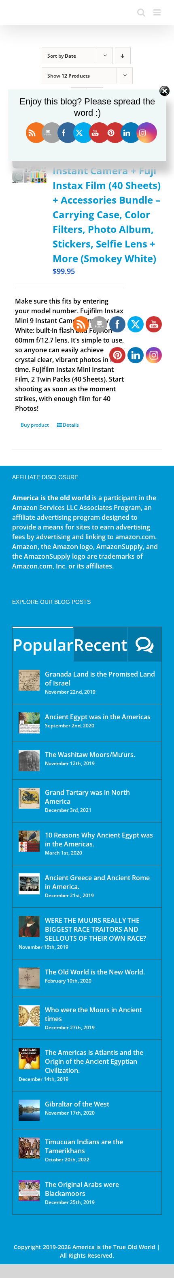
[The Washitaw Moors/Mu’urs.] (29, 760)
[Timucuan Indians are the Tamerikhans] (29, 1148)
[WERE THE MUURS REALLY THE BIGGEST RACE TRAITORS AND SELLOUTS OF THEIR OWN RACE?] (29, 926)
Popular (43, 645)
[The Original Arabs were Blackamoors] (29, 1190)
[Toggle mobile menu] (157, 12)
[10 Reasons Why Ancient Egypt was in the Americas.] (29, 841)
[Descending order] (123, 56)
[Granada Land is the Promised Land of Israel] (29, 680)
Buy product (35, 424)
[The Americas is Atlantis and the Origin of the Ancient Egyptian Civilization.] (29, 1058)
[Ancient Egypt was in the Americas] (29, 722)
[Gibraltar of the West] (29, 1110)
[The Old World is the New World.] (29, 978)
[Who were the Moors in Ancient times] (29, 1015)
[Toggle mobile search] (141, 12)
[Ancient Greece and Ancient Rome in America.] (29, 883)
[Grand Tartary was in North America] (29, 798)
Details (71, 424)
